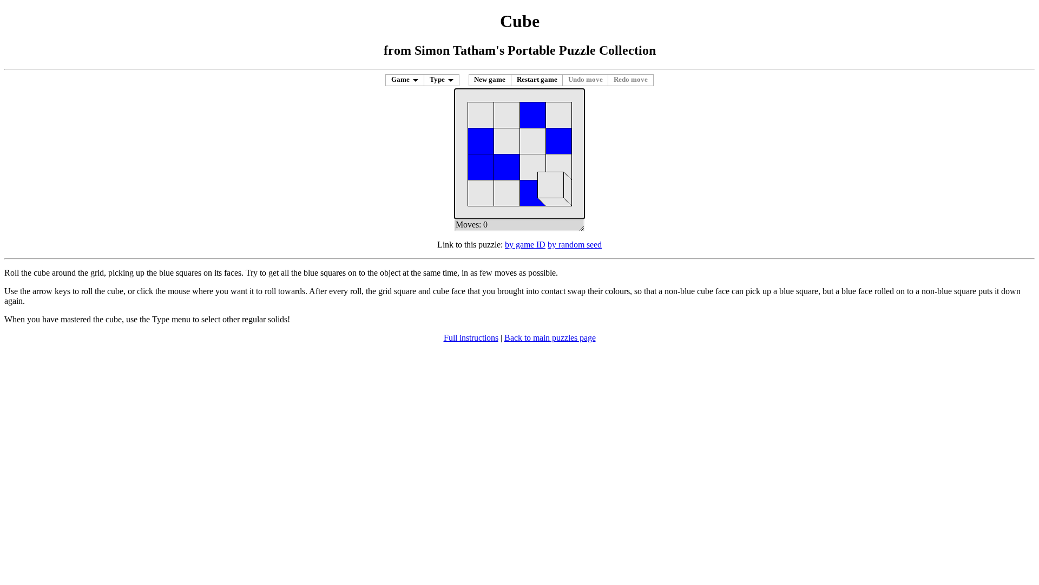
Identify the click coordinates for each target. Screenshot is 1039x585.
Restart (537, 79)
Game (400, 79)
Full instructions (471, 337)
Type (437, 79)
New (489, 79)
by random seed (575, 244)
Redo (631, 79)
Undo (585, 79)
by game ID (525, 244)
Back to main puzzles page (550, 337)
